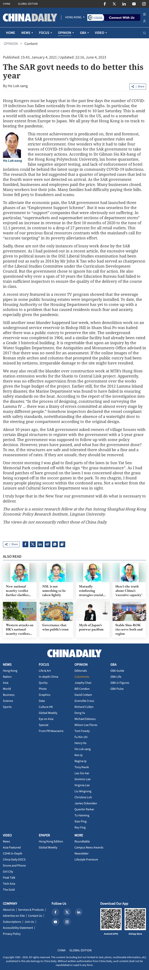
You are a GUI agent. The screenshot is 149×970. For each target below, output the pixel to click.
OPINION (11, 43)
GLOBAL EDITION (28, 4)
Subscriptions (12, 922)
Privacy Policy (12, 934)
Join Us (29, 922)
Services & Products (31, 910)
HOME (10, 32)
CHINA (6, 4)
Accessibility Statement (18, 928)
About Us (9, 910)
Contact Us (35, 916)
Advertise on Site (14, 916)
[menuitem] (73, 17)
